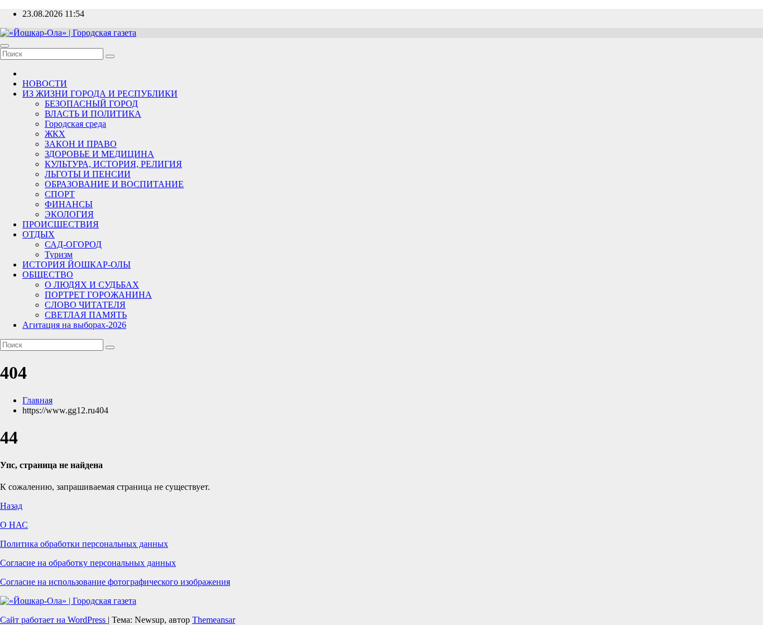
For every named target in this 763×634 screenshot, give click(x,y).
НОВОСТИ (44, 83)
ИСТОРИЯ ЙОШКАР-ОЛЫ (76, 264)
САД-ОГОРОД (73, 244)
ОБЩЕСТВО (47, 274)
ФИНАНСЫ (69, 204)
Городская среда (75, 123)
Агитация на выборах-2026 (74, 325)
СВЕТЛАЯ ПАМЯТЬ (86, 315)
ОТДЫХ (38, 234)
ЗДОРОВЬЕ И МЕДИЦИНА (99, 154)
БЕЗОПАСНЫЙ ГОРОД (91, 103)
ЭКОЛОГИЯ (69, 214)
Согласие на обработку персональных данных (88, 563)
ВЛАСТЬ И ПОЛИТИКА (93, 113)
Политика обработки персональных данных (84, 544)
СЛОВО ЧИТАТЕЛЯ (85, 304)
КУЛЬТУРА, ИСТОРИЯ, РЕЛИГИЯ (113, 164)
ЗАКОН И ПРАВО (81, 144)
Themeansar (213, 620)
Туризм (59, 254)
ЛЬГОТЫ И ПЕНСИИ (88, 174)
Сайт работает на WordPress (54, 620)
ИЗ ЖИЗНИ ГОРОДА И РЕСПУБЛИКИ (100, 93)
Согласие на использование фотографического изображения (115, 582)
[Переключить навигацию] (4, 45)
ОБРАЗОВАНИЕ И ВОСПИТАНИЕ (114, 184)
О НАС (14, 525)
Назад (11, 506)
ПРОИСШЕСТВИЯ (60, 224)
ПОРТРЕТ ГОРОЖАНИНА (98, 294)
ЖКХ (55, 134)
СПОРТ (60, 194)
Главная (37, 400)
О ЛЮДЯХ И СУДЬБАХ (92, 284)
